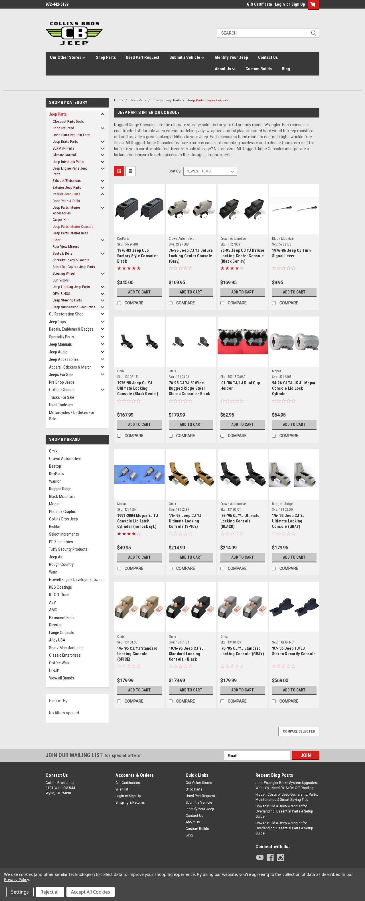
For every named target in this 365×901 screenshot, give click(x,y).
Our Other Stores (66, 57)
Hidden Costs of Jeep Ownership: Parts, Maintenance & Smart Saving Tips (287, 797)
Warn (53, 572)
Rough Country (61, 564)
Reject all (50, 892)
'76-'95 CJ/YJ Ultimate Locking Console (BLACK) (240, 521)
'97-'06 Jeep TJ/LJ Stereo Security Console (294, 651)
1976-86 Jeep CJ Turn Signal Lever (291, 253)
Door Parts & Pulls (66, 201)
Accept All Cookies (90, 892)
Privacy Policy (16, 879)
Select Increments (64, 534)
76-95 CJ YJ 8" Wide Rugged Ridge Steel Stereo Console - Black (189, 388)
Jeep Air (55, 557)
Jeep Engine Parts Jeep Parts (70, 171)
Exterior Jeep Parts (67, 187)
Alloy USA (57, 640)
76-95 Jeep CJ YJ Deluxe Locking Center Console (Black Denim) (242, 256)
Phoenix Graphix (62, 511)
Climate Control (64, 155)
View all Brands (61, 678)
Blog (286, 68)
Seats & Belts (62, 253)
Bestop (55, 466)
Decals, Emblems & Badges (71, 329)
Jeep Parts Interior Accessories (66, 210)
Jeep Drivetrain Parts (68, 162)
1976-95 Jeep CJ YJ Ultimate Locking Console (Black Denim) (137, 388)
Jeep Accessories (64, 359)
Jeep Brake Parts (65, 141)
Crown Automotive (65, 458)
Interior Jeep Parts (66, 194)
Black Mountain (62, 496)
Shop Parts (106, 57)
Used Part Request (142, 57)
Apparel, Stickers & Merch (70, 367)
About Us (223, 68)
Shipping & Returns (130, 803)
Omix (53, 451)
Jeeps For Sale (61, 374)
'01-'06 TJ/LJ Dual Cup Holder (240, 386)
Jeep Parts (58, 114)
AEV (52, 602)
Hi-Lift (54, 670)
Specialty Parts (61, 336)
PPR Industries (61, 541)
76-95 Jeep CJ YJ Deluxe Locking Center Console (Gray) (191, 256)
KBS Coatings (60, 587)
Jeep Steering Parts (67, 300)
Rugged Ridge (60, 488)
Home (118, 100)
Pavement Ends (61, 617)
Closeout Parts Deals (68, 121)
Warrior (55, 481)
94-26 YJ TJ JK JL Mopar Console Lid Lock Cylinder (294, 388)
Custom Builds (259, 68)
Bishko (54, 526)
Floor (56, 240)
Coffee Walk (59, 662)
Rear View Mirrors (66, 246)
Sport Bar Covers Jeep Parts (74, 267)
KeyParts (56, 473)
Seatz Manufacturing (66, 647)
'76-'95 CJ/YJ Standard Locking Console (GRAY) (242, 651)
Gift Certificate (259, 4)
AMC (53, 609)
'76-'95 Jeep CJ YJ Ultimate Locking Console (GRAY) (288, 521)
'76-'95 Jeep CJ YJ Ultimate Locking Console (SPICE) (185, 521)
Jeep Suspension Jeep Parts (74, 307)
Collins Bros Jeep (63, 519)
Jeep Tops (57, 321)
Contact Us (268, 57)
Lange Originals (61, 632)
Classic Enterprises (65, 655)
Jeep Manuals (60, 344)
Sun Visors (61, 280)
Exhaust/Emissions (67, 180)
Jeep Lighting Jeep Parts (71, 287)
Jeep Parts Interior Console (73, 226)
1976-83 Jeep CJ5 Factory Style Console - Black (138, 256)
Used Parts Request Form (71, 135)
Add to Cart (139, 292)
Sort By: (175, 171)
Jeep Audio (58, 352)
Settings (20, 892)
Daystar (55, 625)
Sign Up (298, 4)
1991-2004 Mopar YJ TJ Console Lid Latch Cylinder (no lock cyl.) (137, 521)
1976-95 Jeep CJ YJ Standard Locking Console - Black (186, 653)
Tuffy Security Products (68, 549)
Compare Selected (299, 731)
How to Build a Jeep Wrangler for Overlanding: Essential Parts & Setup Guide (284, 811)
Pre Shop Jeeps (62, 382)
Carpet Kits (61, 220)
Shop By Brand (63, 128)
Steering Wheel (64, 273)
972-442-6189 (57, 4)
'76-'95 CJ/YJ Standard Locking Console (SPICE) (137, 653)
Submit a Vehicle (185, 57)
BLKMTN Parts (63, 148)
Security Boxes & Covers (71, 260)
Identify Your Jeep (231, 57)
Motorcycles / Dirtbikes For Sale (71, 416)
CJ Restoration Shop (66, 314)
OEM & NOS (61, 293)
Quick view (139, 224)
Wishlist (121, 789)
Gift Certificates (127, 783)
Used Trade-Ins (61, 404)
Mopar (54, 503)
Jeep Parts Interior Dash (70, 233)
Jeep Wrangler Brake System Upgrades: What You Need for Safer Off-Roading (287, 785)
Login (280, 4)
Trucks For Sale (61, 397)
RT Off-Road (59, 594)
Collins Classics (62, 389)
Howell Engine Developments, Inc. (76, 579)
